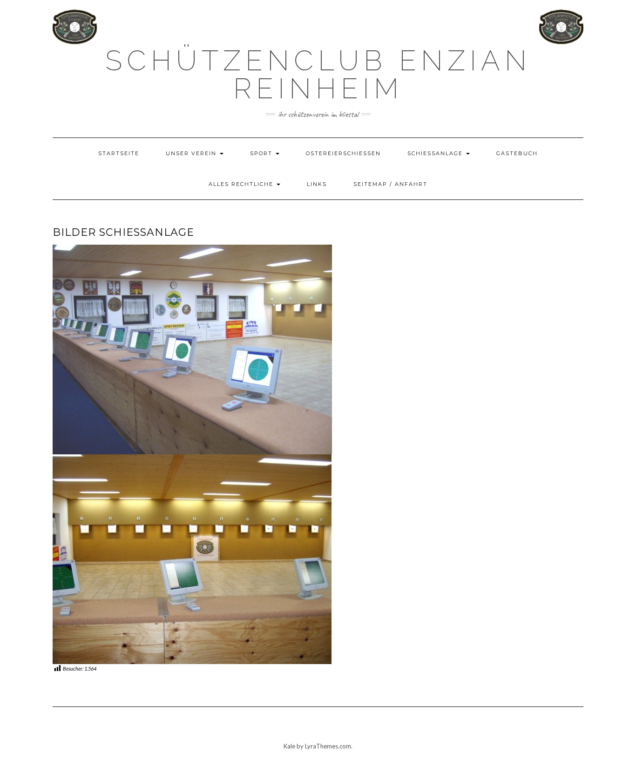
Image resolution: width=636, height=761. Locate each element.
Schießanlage (436, 153)
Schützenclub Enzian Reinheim (318, 74)
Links (317, 184)
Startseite (118, 153)
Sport (262, 153)
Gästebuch (517, 153)
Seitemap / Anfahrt (390, 184)
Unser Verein (192, 153)
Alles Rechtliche (242, 184)
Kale (289, 746)
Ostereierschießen (343, 153)
